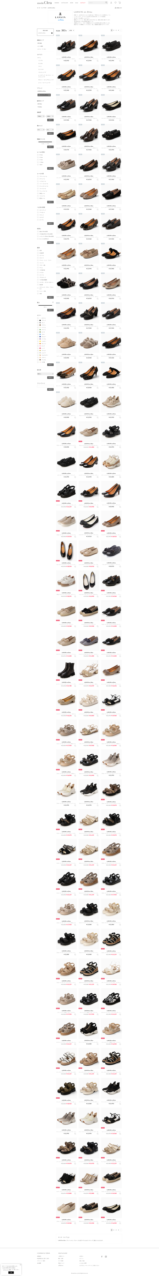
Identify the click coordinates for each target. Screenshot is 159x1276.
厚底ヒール (42, 193)
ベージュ (44, 327)
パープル (44, 339)
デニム (41, 267)
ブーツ (40, 66)
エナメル (42, 255)
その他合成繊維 (43, 279)
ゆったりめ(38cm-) (44, 238)
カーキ (43, 332)
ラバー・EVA (43, 291)
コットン (42, 262)
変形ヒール (42, 198)
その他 (43, 362)
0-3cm (41, 155)
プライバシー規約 (41, 1260)
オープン (42, 219)
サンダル (40, 63)
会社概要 (39, 1263)
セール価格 (40, 46)
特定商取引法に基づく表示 (43, 1258)
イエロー (44, 341)
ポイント (81, 1258)
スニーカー (41, 69)
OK (11, 1272)
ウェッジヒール (43, 191)
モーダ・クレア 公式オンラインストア (44, 2)
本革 (41, 250)
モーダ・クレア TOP (41, 7)
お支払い (81, 1256)
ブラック (44, 320)
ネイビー (44, 336)
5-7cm (41, 159)
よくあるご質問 (83, 1263)
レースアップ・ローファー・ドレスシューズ (45, 76)
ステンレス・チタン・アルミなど (46, 287)
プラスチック (43, 277)
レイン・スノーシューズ (44, 82)
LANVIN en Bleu (51, 7)
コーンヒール (43, 188)
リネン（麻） (43, 265)
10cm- (41, 164)
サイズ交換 (60, 1260)
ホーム (39, 57)
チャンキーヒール (44, 186)
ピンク (43, 346)
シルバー (44, 352)
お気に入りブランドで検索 (44, 95)
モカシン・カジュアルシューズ (45, 79)
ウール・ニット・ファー (45, 260)
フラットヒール (43, 176)
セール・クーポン (42, 49)
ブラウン (44, 325)
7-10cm (41, 162)
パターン (44, 357)
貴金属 (41, 284)
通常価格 (40, 43)
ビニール (42, 275)
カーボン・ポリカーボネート (46, 282)
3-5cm (41, 157)
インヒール (42, 196)
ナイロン (42, 272)
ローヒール (42, 178)
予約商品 (40, 107)
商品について (61, 1263)
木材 (41, 293)
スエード (42, 258)
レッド (43, 348)
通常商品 (40, 104)
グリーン (44, 329)
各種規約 (39, 1256)
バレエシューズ (42, 72)
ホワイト (44, 318)
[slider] (38, 142)
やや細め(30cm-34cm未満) (46, 234)
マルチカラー (45, 355)
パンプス (40, 60)
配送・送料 (60, 1258)
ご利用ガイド (61, 1256)
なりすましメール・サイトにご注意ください (89, 1265)
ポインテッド (43, 210)
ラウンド (42, 215)
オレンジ (44, 343)
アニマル (44, 359)
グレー (43, 322)
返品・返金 (82, 1260)
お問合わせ (60, 1265)
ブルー (43, 334)
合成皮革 (42, 253)
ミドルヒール (43, 181)
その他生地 (42, 270)
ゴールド (44, 350)
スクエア (42, 217)
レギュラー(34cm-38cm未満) (47, 236)
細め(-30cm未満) (44, 231)
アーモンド (42, 212)
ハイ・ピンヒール (44, 183)
